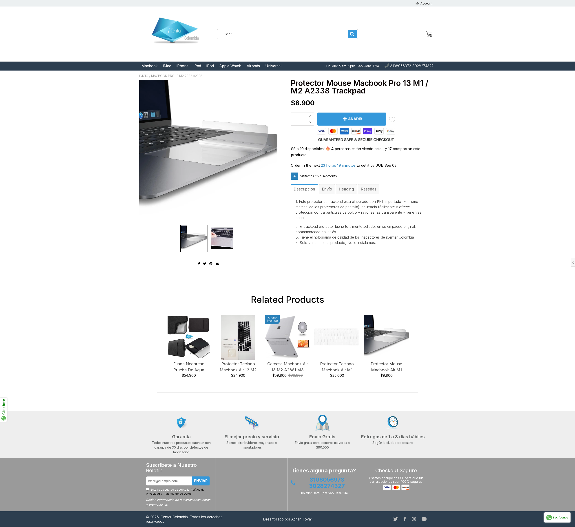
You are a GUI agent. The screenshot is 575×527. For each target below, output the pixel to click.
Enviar (201, 480)
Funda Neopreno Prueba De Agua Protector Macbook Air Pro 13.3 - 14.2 (188, 367)
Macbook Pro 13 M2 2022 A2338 (176, 76)
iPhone (182, 66)
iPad (197, 66)
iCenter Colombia (174, 517)
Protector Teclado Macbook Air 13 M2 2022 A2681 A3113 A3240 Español (238, 367)
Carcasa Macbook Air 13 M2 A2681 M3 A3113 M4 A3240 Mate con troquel (287, 367)
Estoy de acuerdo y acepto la (175, 491)
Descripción (304, 189)
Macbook (150, 66)
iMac (167, 66)
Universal (273, 66)
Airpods (253, 66)
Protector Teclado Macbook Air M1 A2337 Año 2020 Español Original (337, 367)
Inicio (143, 76)
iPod (210, 66)
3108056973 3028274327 (411, 66)
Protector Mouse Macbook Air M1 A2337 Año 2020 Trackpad (386, 367)
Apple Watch (230, 66)
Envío (327, 189)
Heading (346, 189)
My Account (424, 3)
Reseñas (368, 189)
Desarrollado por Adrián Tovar (287, 519)
